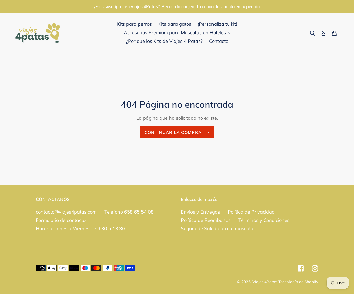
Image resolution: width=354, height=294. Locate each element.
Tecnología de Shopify (298, 281)
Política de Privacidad (251, 212)
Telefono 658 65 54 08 (129, 212)
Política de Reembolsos (206, 220)
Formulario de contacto (61, 220)
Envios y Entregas (200, 212)
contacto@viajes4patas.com (66, 212)
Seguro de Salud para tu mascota (217, 228)
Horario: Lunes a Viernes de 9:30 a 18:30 (80, 228)
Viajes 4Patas (264, 281)
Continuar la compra (173, 132)
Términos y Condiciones (263, 220)
